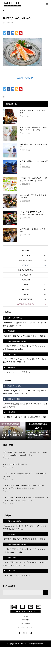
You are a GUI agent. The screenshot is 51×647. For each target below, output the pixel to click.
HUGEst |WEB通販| (25, 270)
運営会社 (25, 620)
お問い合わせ (25, 623)
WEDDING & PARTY (25, 304)
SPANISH (25, 289)
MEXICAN (25, 280)
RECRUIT (25, 265)
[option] (13, 431)
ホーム (25, 616)
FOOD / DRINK (25, 260)
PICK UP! (25, 250)
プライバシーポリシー (25, 627)
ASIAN (25, 285)
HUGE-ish (25, 255)
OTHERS (25, 294)
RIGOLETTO (25, 275)
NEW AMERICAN (25, 299)
